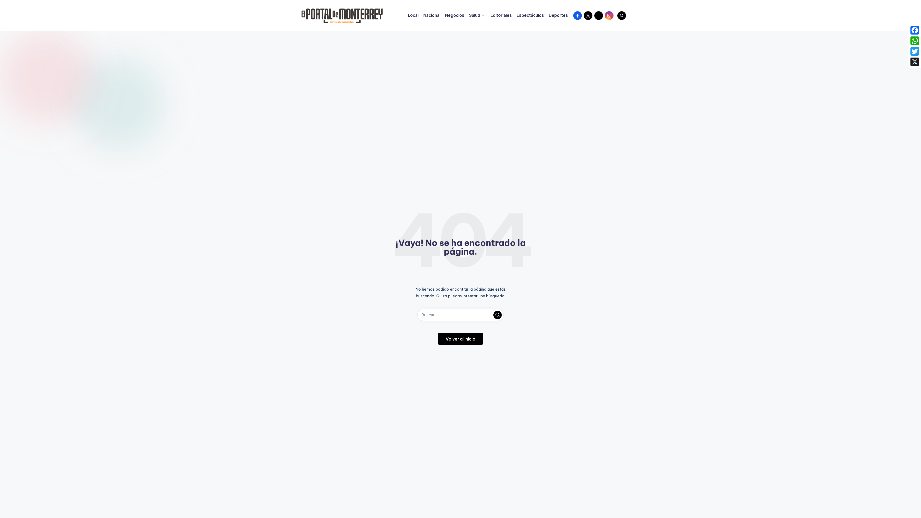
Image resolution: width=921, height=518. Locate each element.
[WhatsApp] (914, 40)
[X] (914, 62)
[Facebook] (914, 30)
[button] (497, 315)
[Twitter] (914, 51)
